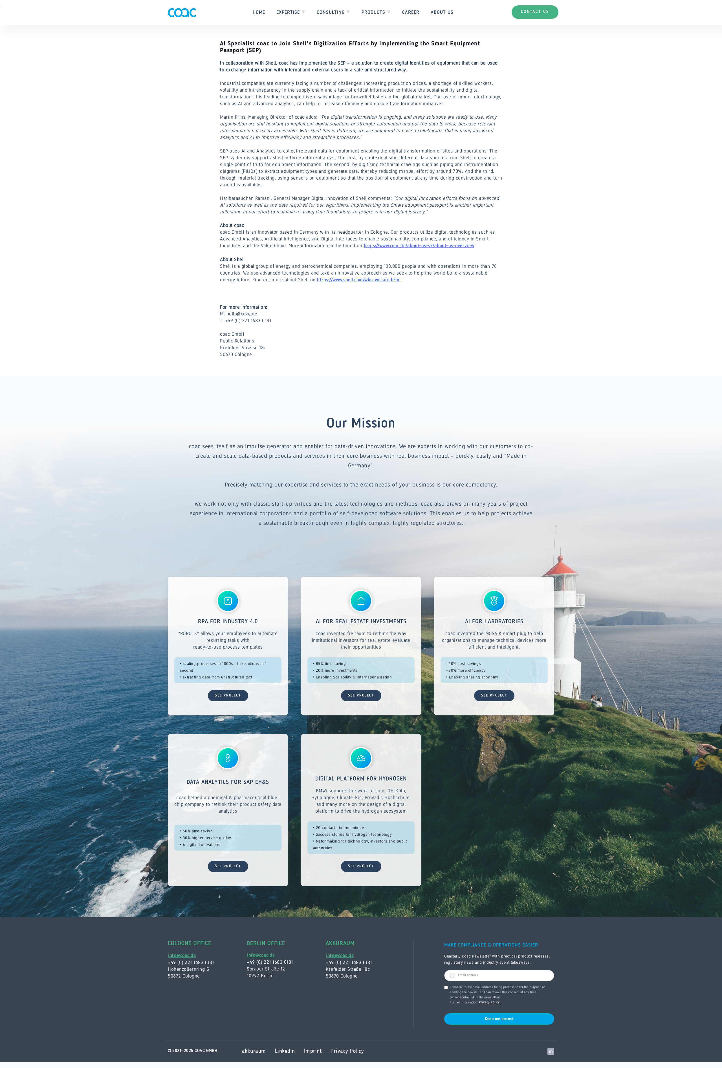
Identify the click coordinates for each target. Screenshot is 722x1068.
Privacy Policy (489, 1002)
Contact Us (535, 12)
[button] (291, 12)
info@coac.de (182, 955)
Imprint (313, 1051)
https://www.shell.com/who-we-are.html (359, 280)
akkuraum (254, 1051)
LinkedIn (285, 1051)
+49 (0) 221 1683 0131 (191, 962)
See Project (228, 695)
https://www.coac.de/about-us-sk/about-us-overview (419, 246)
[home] (182, 12)
